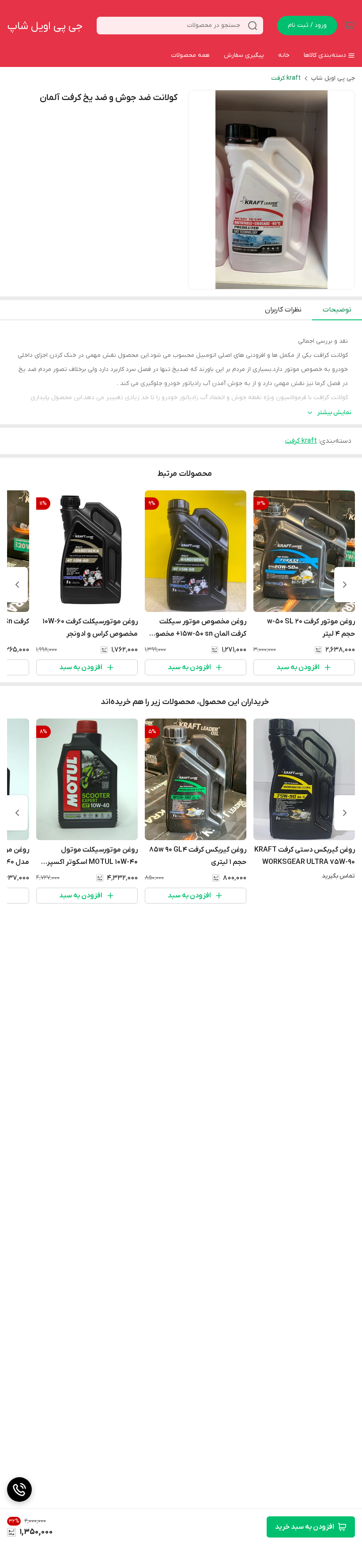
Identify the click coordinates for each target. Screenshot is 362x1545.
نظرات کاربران (283, 309)
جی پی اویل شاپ (45, 26)
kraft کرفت (286, 78)
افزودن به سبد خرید (304, 1527)
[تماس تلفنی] (19, 1489)
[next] (17, 584)
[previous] (344, 584)
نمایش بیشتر (334, 412)
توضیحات (337, 309)
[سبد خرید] (349, 25)
